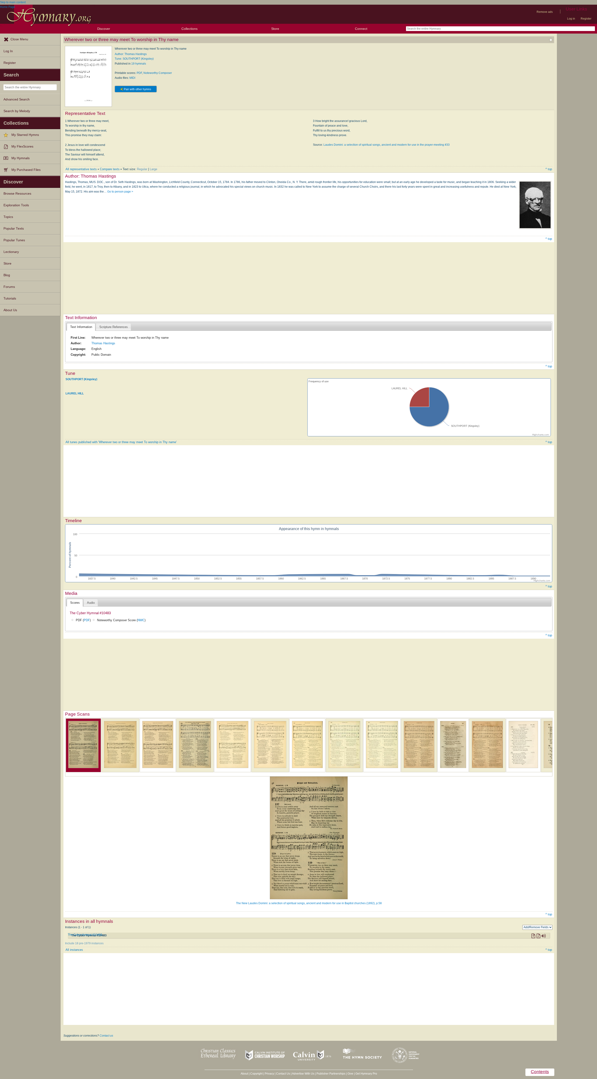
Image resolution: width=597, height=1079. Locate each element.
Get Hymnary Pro (366, 1073)
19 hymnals (138, 63)
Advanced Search (16, 99)
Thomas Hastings (103, 343)
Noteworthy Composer (157, 73)
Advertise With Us (303, 1073)
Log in (571, 18)
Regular (142, 169)
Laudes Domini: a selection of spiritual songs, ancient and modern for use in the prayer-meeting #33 (386, 144)
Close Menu (19, 39)
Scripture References (113, 327)
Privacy (269, 1073)
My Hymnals (20, 158)
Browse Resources (17, 193)
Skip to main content (13, 2)
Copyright (256, 1073)
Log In (8, 51)
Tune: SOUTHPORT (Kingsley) (134, 58)
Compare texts (110, 169)
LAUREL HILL (75, 393)
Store (275, 29)
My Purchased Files (26, 170)
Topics (8, 217)
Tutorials (9, 298)
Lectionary (11, 252)
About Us (10, 310)
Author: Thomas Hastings (131, 54)
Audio (91, 602)
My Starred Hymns (25, 135)
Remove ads (545, 12)
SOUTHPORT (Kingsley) (81, 379)
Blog (6, 275)
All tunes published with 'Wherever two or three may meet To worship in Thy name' (121, 442)
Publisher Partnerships (330, 1073)
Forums (9, 287)
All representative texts (81, 169)
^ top (548, 169)
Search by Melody (16, 111)
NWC (141, 620)
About (244, 1073)
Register (586, 18)
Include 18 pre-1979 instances (84, 943)
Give (350, 1073)
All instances (74, 949)
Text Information (81, 327)
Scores (75, 602)
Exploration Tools (16, 205)
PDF (139, 73)
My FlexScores (22, 146)
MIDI (132, 77)
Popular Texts (13, 228)
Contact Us (283, 1073)
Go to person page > (120, 191)
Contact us (106, 1035)
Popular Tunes (14, 240)
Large (153, 169)
